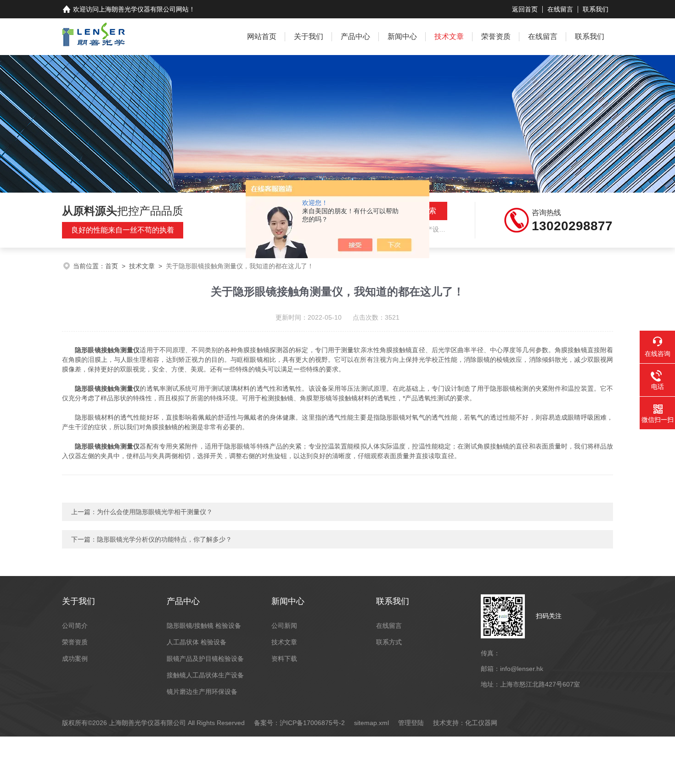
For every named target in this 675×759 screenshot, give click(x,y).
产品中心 (355, 36)
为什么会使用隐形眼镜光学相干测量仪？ (155, 511)
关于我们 (308, 36)
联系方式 (389, 642)
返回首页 (525, 9)
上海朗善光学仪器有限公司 (137, 9)
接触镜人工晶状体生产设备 (205, 675)
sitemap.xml (371, 722)
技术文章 (449, 36)
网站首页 (261, 36)
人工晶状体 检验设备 (196, 642)
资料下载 (284, 658)
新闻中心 (402, 36)
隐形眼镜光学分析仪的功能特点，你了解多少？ (164, 539)
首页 (111, 266)
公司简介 (75, 625)
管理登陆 (411, 722)
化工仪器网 (481, 722)
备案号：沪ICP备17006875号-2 (299, 722)
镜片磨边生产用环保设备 (202, 691)
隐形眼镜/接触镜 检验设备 (204, 625)
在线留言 (560, 9)
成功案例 (75, 658)
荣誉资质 (496, 36)
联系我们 (595, 9)
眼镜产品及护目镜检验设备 (205, 658)
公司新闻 (284, 625)
